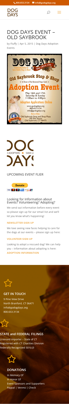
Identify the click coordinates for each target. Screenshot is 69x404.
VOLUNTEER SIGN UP (20, 239)
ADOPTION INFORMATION (23, 252)
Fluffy (13, 43)
